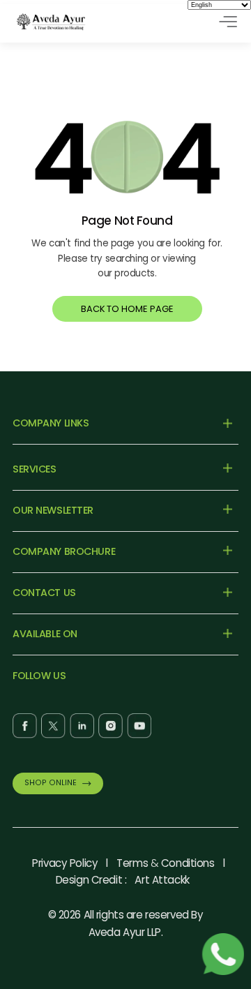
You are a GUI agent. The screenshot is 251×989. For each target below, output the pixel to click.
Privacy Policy (65, 863)
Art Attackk (162, 879)
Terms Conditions (165, 863)
